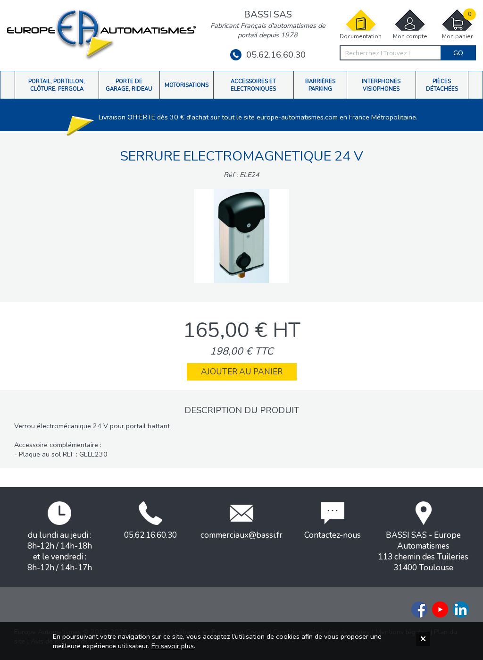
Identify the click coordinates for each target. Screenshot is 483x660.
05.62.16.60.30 (276, 54)
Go (458, 53)
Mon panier (457, 25)
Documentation (361, 36)
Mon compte (410, 36)
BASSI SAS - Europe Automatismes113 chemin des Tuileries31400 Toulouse (423, 551)
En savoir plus (172, 646)
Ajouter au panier (242, 371)
